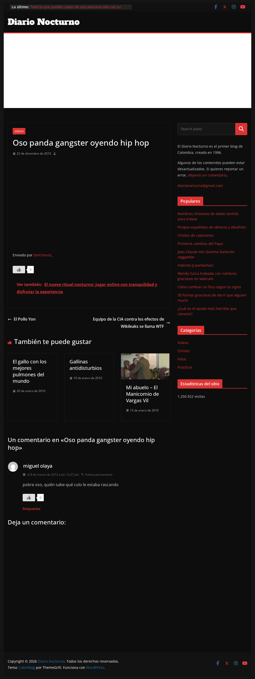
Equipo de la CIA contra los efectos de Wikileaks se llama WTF (128, 322)
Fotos (182, 359)
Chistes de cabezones (196, 235)
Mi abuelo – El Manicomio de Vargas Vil (142, 394)
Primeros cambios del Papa (200, 243)
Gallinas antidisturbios (85, 364)
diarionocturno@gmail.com (200, 185)
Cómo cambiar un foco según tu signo (209, 286)
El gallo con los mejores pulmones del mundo (30, 371)
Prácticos (185, 367)
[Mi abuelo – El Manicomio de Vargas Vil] (145, 357)
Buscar (241, 129)
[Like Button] (19, 269)
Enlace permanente (99, 474)
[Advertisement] (127, 71)
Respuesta (31, 508)
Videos (19, 131)
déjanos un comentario (207, 175)
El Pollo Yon (25, 319)
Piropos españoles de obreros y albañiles (212, 227)
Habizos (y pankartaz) (195, 265)
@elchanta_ (43, 255)
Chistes (184, 350)
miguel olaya (37, 465)
